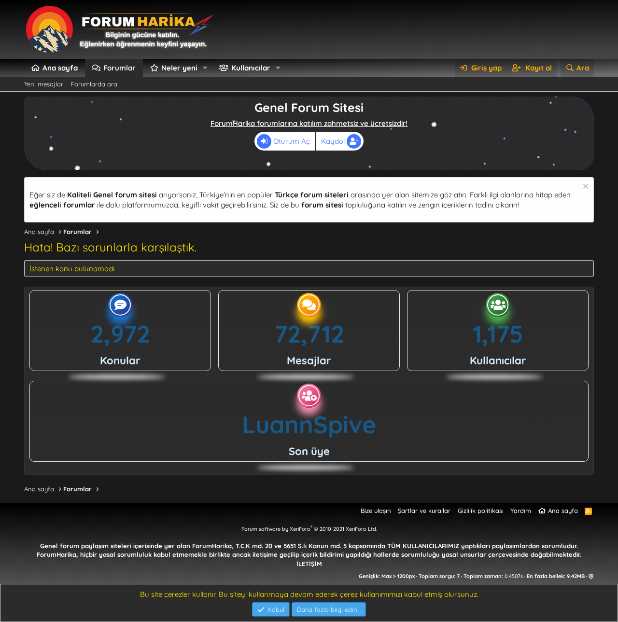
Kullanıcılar (250, 67)
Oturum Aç (290, 141)
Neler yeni (179, 67)
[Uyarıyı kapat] (584, 187)
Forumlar (119, 67)
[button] (205, 68)
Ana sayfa (60, 67)
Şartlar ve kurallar (424, 510)
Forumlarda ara (94, 84)
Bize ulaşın (376, 510)
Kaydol (334, 141)
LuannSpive (309, 424)
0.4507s (514, 576)
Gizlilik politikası (481, 510)
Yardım (520, 510)
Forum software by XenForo (309, 528)
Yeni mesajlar (43, 84)
